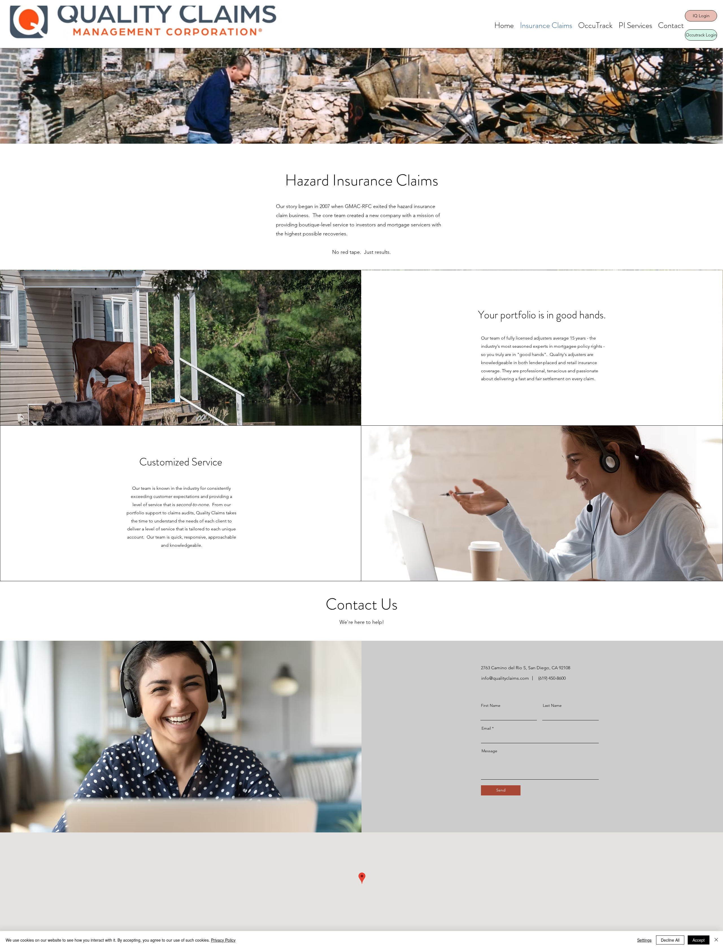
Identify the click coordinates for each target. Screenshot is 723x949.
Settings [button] (644, 940)
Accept (698, 940)
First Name (490, 705)
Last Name (552, 705)
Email (486, 728)
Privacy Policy (223, 940)
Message (489, 751)
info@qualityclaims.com (505, 678)
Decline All (670, 940)
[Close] (716, 939)
